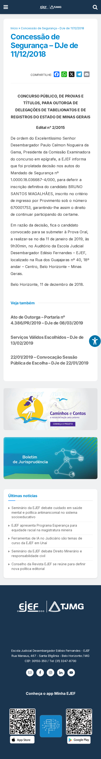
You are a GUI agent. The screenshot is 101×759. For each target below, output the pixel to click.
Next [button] (92, 409)
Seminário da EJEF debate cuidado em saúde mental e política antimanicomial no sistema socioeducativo (47, 512)
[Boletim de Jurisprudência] (50, 458)
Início (14, 28)
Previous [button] (9, 409)
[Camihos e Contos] (50, 409)
